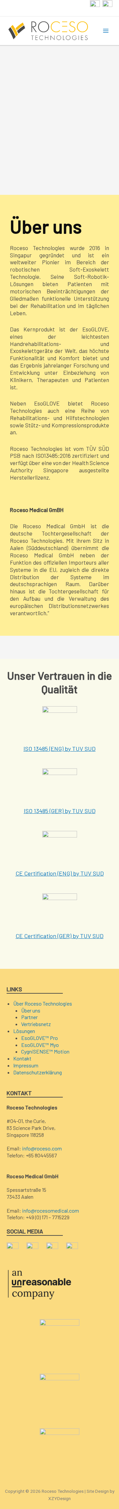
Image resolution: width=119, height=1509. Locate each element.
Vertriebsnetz (36, 1024)
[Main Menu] (106, 31)
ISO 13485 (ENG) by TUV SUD (59, 748)
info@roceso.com (42, 1148)
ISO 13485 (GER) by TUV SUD (60, 810)
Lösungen (24, 1031)
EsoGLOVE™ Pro (39, 1038)
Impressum (25, 1065)
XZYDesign (59, 1498)
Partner (29, 1017)
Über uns (30, 1010)
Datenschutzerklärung (37, 1072)
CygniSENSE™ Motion (45, 1051)
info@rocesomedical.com (50, 1210)
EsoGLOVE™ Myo (40, 1045)
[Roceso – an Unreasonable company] (40, 1283)
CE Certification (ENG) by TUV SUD (60, 873)
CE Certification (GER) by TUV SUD (59, 935)
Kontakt (22, 1058)
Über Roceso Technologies (42, 1003)
